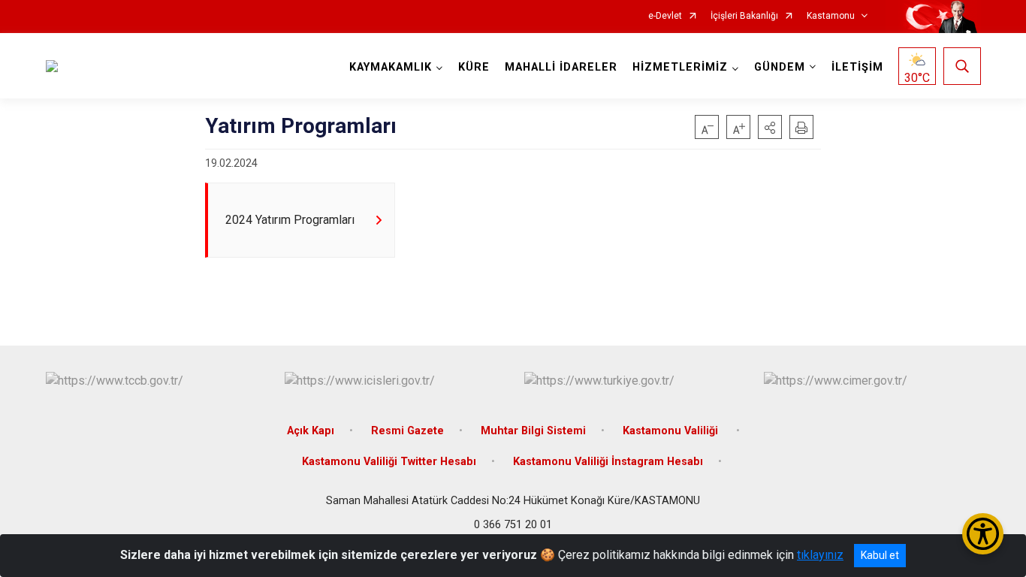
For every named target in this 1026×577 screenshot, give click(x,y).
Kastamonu (831, 16)
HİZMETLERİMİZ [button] (680, 67)
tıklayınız (820, 555)
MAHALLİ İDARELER (561, 67)
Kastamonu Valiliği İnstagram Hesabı (608, 461)
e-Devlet (665, 16)
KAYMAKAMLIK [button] (390, 67)
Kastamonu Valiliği (672, 430)
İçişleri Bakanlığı (744, 16)
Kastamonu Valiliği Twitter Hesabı (389, 461)
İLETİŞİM (857, 67)
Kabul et (880, 555)
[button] (770, 127)
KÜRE (474, 67)
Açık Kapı (310, 430)
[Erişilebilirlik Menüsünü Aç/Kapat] (982, 533)
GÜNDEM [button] (779, 67)
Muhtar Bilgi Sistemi (533, 430)
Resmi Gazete (407, 430)
